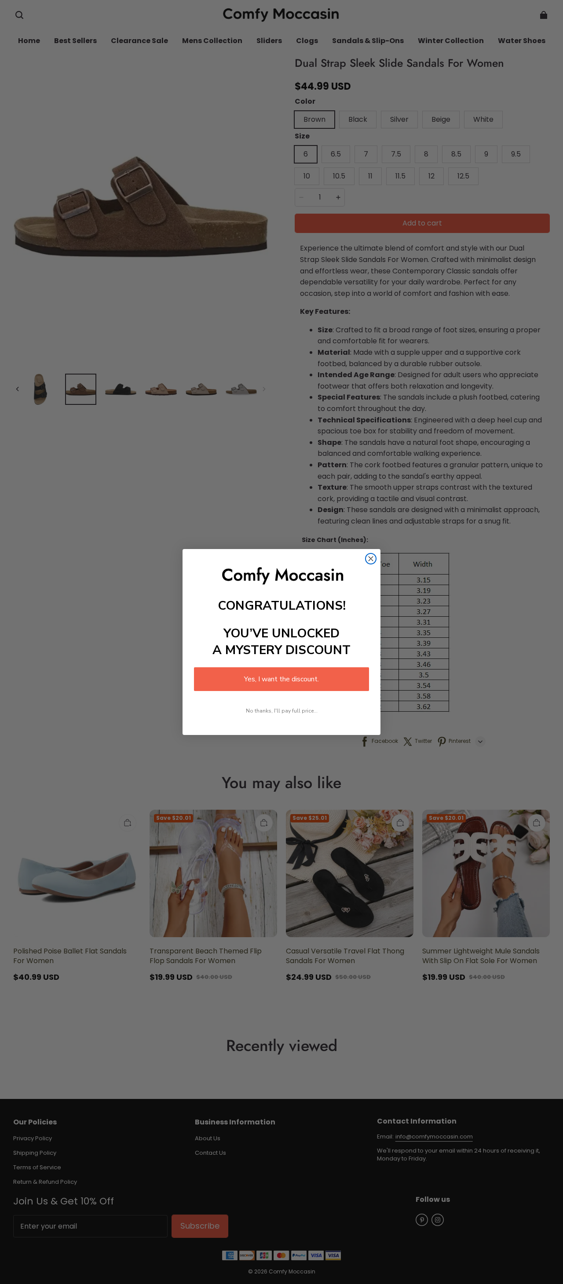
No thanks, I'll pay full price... (282, 710)
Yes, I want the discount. (281, 679)
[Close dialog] (371, 558)
